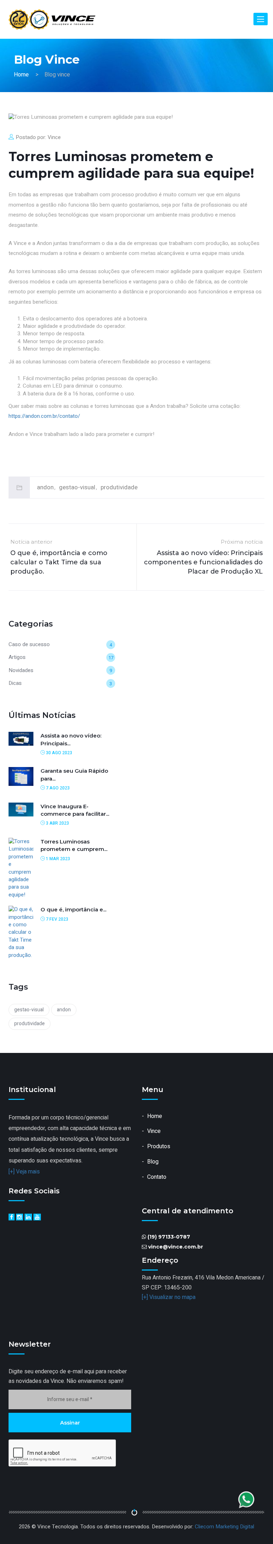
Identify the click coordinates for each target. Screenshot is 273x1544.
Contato (156, 1177)
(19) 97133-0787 (169, 1237)
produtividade (119, 487)
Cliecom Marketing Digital (224, 1526)
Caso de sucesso (29, 644)
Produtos (158, 1146)
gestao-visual (77, 487)
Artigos (17, 657)
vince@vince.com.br (175, 1247)
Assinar (70, 1422)
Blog (153, 1161)
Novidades (21, 670)
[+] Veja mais (24, 1171)
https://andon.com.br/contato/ (44, 416)
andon (45, 487)
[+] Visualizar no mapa (169, 1297)
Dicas (15, 683)
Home (21, 74)
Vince (54, 137)
